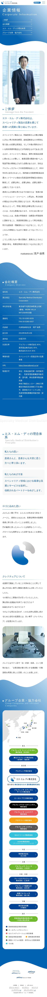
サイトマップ (35, 987)
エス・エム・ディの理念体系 (14, 28)
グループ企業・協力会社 (12, 33)
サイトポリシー (25, 987)
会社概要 (6, 24)
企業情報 (15, 985)
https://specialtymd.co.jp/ (28, 365)
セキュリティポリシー (29, 990)
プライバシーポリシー (14, 987)
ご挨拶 (5, 20)
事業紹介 (22, 985)
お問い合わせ (30, 985)
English (37, 2)
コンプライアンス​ (16, 990)
